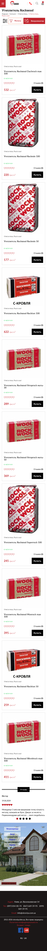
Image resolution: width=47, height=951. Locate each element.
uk (25, 938)
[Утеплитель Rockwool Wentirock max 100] (23, 732)
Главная (5, 14)
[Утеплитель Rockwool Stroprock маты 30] (23, 359)
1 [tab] (17, 819)
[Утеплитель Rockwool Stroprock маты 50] (23, 431)
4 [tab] (27, 819)
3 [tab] (23, 819)
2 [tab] (20, 819)
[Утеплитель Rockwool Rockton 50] (23, 660)
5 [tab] (30, 819)
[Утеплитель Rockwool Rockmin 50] (23, 208)
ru (21, 938)
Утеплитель (22, 14)
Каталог (13, 14)
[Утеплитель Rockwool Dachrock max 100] (23, 45)
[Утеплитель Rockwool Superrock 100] (23, 510)
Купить (37, 89)
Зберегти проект (9, 883)
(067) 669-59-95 (30, 906)
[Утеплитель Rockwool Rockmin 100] (23, 123)
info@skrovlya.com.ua (26, 913)
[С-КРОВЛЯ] (13, 4)
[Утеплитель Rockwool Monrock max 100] (23, 588)
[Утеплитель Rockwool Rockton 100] (23, 287)
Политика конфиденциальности (23, 922)
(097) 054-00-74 (14, 906)
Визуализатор (37, 21)
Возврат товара (23, 925)
